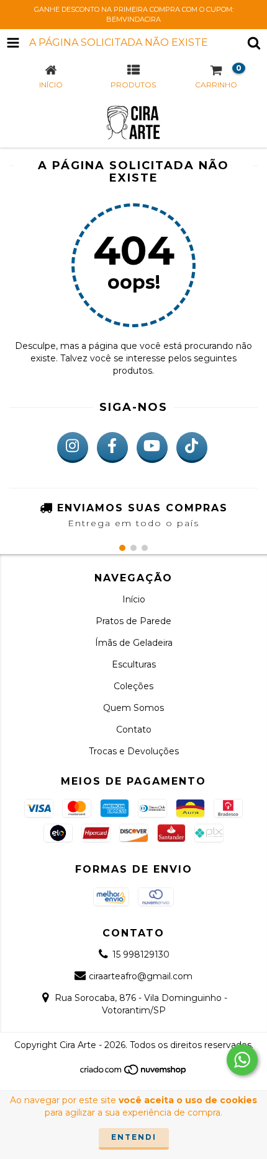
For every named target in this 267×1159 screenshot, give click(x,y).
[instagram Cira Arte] (72, 447)
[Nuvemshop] (133, 1072)
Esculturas (134, 664)
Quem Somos (133, 707)
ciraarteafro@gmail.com (140, 976)
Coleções (133, 686)
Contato (134, 729)
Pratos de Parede (133, 621)
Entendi (133, 1137)
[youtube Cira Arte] (152, 447)
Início (133, 599)
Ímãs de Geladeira (134, 642)
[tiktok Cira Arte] (191, 447)
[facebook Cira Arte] (112, 447)
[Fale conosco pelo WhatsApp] (242, 1059)
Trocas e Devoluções (134, 751)
